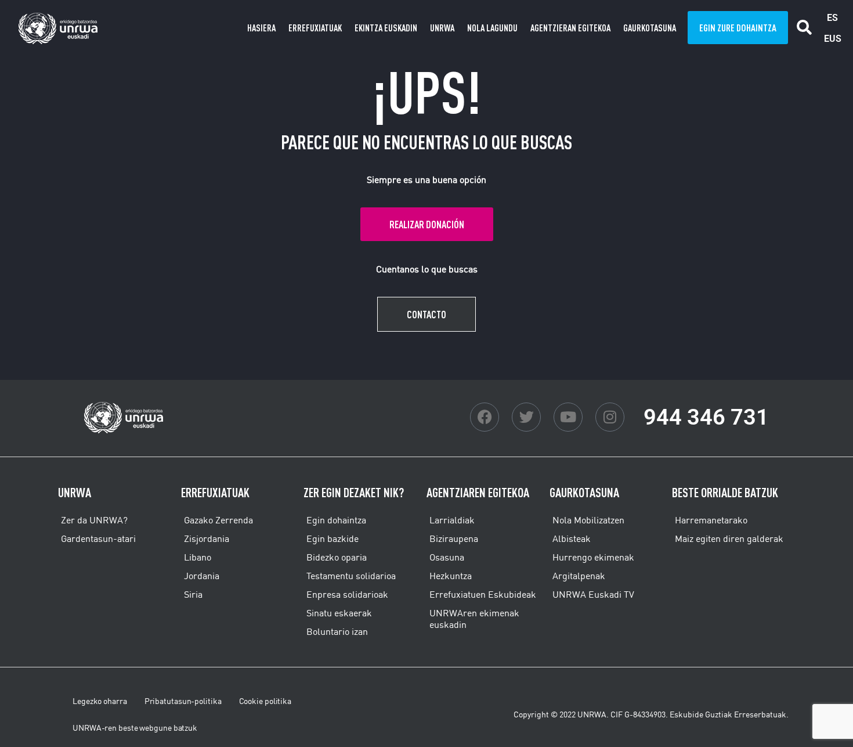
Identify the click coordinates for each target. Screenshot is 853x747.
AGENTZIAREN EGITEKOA (477, 492)
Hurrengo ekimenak (593, 557)
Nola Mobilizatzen (588, 520)
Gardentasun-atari (98, 538)
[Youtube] (568, 417)
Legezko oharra (100, 701)
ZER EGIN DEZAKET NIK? (353, 492)
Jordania (201, 575)
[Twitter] (526, 417)
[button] (804, 27)
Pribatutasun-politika (183, 701)
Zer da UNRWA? (94, 520)
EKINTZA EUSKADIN (386, 28)
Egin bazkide (332, 538)
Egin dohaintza (336, 520)
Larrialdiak (452, 520)
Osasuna (446, 557)
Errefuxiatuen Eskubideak (482, 594)
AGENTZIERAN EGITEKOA (570, 28)
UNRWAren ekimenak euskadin (474, 618)
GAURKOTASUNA (649, 28)
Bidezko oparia (336, 557)
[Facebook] (484, 417)
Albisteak (571, 538)
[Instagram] (609, 417)
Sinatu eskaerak (339, 613)
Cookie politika (265, 701)
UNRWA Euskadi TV (593, 594)
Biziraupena (453, 538)
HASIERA (261, 28)
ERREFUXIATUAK (315, 28)
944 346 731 (706, 417)
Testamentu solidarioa (351, 575)
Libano (197, 557)
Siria (193, 594)
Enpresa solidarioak (347, 594)
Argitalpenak (578, 575)
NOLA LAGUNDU (492, 28)
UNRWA (442, 28)
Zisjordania (206, 538)
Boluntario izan (337, 631)
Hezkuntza (450, 575)
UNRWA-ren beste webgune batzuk (135, 728)
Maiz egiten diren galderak (729, 538)
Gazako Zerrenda (218, 520)
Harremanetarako (711, 520)
